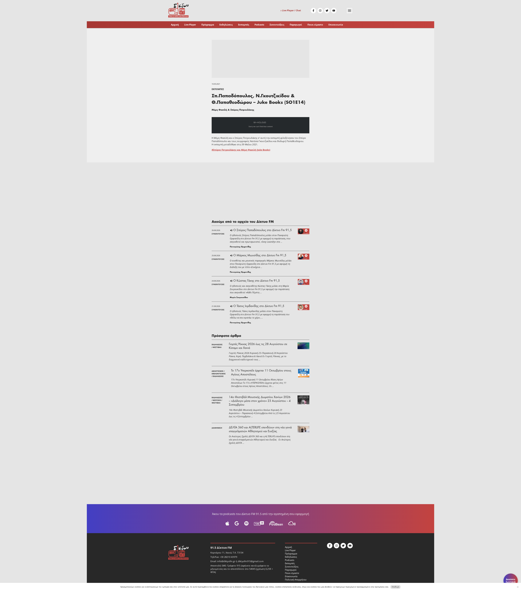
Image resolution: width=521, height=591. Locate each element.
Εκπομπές (243, 24)
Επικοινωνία (335, 24)
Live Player (190, 24)
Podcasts (259, 24)
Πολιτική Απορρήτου (295, 579)
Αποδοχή (395, 587)
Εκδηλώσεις (226, 24)
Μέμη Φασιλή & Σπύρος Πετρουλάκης (233, 110)
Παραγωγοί (296, 24)
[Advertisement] (260, 59)
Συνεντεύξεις (277, 24)
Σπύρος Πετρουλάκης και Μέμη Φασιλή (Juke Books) (241, 149)
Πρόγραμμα (207, 24)
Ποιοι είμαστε (315, 24)
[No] (517, 587)
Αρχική (175, 24)
